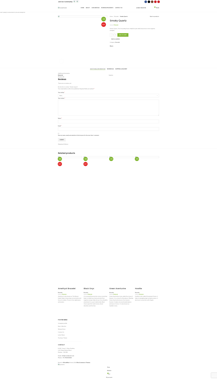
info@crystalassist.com (68, 355)
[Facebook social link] (145, 2)
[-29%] (147, 219)
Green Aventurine (117, 288)
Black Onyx (89, 288)
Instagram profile (62, 323)
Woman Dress (61, 329)
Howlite (138, 288)
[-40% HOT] (70, 219)
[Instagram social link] (152, 2)
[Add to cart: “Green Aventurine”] (111, 309)
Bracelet (60, 292)
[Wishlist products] (151, 7)
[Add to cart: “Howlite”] (137, 303)
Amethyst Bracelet (67, 288)
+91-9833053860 (67, 357)
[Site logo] (62, 7)
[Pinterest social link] (158, 2)
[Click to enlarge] (61, 61)
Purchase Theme (62, 338)
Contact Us (61, 332)
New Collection (62, 326)
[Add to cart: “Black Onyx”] (86, 309)
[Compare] (60, 285)
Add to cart (123, 35)
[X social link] (149, 2)
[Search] (148, 7)
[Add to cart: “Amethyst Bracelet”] (60, 305)
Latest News (61, 335)
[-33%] (121, 219)
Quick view (60, 309)
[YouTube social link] (155, 2)
